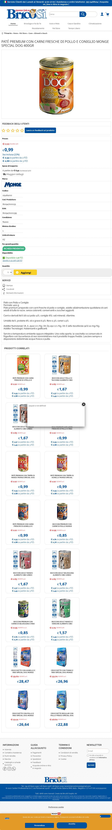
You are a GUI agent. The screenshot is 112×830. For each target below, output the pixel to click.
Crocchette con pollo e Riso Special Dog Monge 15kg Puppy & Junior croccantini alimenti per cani (23, 715)
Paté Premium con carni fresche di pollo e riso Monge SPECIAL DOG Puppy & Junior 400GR (62, 428)
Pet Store (56, 28)
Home (13, 24)
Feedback (37, 762)
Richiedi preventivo (14, 249)
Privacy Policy (66, 756)
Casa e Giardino (74, 24)
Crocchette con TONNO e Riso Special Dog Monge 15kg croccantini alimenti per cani (62, 671)
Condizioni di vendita (69, 753)
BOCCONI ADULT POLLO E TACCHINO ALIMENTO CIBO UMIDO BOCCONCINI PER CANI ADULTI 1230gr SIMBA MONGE (62, 379)
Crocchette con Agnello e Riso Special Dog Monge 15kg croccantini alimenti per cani (23, 671)
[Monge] (13, 186)
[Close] (83, 404)
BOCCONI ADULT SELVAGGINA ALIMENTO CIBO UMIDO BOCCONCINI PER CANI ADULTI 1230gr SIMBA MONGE (62, 574)
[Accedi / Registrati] (102, 14)
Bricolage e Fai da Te (32, 24)
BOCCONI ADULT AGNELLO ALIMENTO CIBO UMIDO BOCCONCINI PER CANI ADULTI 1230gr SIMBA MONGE (23, 428)
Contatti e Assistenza (13, 753)
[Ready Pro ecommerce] (56, 814)
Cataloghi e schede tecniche (12, 763)
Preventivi (37, 756)
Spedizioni (37, 759)
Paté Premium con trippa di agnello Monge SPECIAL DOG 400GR (62, 477)
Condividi (10, 289)
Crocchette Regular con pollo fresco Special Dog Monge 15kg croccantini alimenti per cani (62, 715)
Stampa (9, 285)
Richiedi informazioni (14, 293)
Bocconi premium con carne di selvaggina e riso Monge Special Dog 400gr (23, 623)
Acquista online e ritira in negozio (42, 766)
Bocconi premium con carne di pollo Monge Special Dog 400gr (62, 525)
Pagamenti (37, 753)
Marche (8, 759)
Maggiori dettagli (15, 174)
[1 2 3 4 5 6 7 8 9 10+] (8, 273)
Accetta (72, 824)
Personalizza (39, 825)
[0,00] (107, 14)
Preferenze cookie (56, 807)
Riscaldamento (38, 28)
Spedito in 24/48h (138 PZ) (12, 260)
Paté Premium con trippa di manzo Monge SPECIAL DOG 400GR (23, 477)
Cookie (7, 818)
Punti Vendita (10, 756)
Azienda (8, 749)
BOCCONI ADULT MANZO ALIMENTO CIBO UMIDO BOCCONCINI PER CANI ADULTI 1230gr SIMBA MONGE (23, 574)
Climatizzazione (95, 24)
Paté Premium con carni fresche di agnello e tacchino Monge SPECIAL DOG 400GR (23, 525)
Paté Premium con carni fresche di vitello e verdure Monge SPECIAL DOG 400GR (23, 379)
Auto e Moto (54, 24)
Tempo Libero (74, 28)
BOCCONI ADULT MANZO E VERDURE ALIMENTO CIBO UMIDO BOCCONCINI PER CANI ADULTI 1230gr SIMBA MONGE (62, 623)
